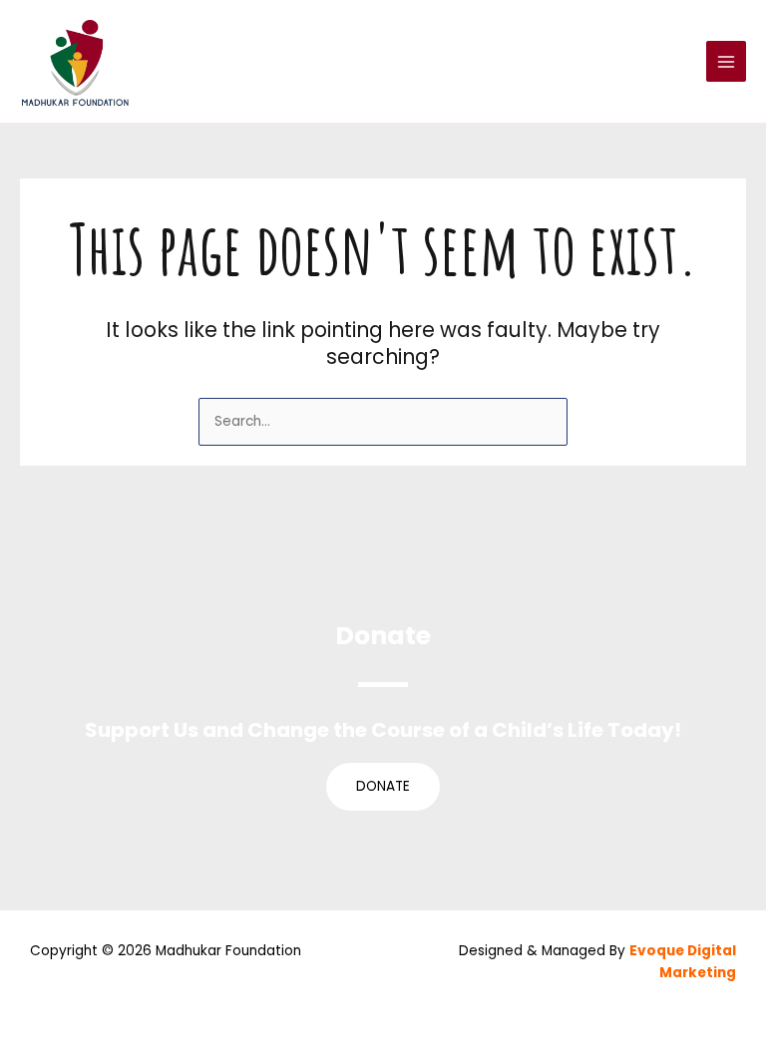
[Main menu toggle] (726, 61)
